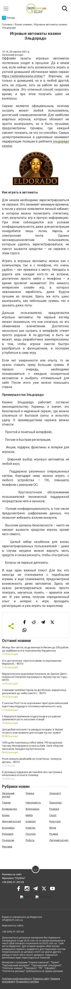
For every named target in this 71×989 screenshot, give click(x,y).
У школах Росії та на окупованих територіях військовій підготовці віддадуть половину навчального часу (35, 705)
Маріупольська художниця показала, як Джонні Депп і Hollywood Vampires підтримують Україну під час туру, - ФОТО (35, 676)
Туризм (6, 802)
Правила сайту (41, 978)
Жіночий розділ (11, 821)
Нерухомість (33, 802)
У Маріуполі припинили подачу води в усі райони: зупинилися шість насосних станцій (31, 718)
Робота (30, 840)
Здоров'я (55, 793)
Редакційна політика (27, 981)
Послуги (31, 833)
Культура (55, 821)
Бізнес (6, 815)
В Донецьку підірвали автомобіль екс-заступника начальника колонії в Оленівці (32, 774)
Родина (53, 833)
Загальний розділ (8, 795)
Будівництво (9, 808)
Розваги (54, 808)
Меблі (29, 815)
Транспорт (55, 802)
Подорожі (8, 840)
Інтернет (31, 821)
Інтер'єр (30, 827)
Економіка (8, 827)
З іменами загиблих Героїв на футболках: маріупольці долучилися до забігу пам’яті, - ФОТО (34, 692)
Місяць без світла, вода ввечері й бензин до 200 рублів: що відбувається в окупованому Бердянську (35, 649)
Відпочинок (32, 808)
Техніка (30, 793)
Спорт (53, 815)
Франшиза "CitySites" (13, 878)
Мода (52, 827)
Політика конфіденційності (17, 978)
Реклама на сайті (11, 874)
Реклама (7, 846)
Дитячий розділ (58, 840)
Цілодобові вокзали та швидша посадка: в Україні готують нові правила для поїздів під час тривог (32, 731)
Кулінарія (7, 833)
